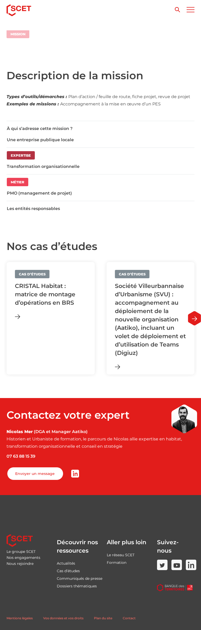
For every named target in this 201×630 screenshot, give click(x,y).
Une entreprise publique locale (40, 139)
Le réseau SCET (121, 555)
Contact (129, 618)
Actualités (66, 563)
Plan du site (103, 618)
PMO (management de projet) (39, 193)
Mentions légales (20, 618)
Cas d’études (68, 571)
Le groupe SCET (21, 551)
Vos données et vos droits (63, 618)
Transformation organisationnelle (43, 166)
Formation (116, 562)
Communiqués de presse (79, 578)
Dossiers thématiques (77, 586)
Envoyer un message (35, 473)
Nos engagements (23, 557)
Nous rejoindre (20, 563)
